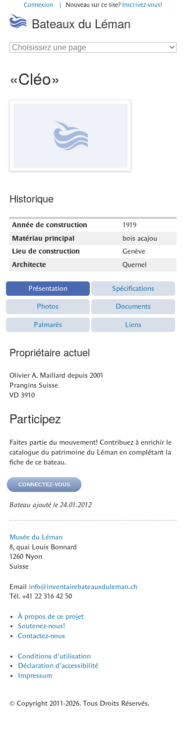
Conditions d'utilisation (54, 656)
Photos (48, 306)
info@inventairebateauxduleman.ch (83, 587)
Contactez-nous (41, 636)
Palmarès (48, 325)
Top (136, 52)
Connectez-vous (44, 484)
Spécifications (133, 288)
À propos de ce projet (51, 616)
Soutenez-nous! (41, 626)
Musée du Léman (35, 537)
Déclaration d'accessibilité (58, 665)
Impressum (35, 675)
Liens (133, 325)
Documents (133, 306)
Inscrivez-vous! (142, 4)
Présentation (47, 288)
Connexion (38, 4)
